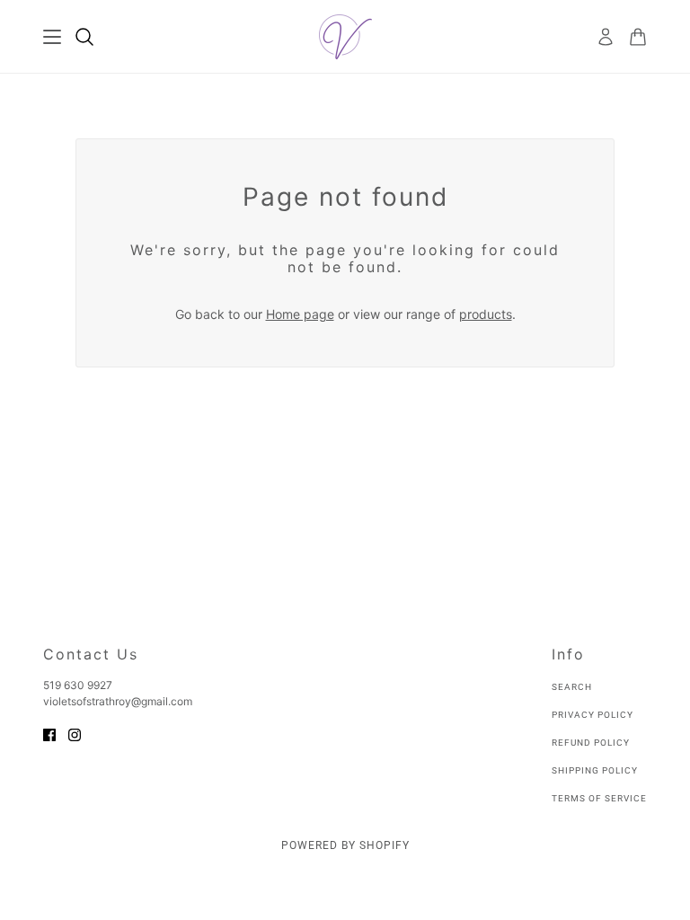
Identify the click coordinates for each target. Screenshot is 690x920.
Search (572, 687)
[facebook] (49, 733)
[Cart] (638, 37)
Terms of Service (599, 798)
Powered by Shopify (345, 845)
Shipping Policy (595, 770)
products (485, 314)
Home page (300, 314)
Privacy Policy (592, 715)
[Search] (84, 37)
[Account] (606, 37)
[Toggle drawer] (52, 37)
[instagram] (74, 733)
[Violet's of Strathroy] (345, 36)
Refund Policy (591, 743)
